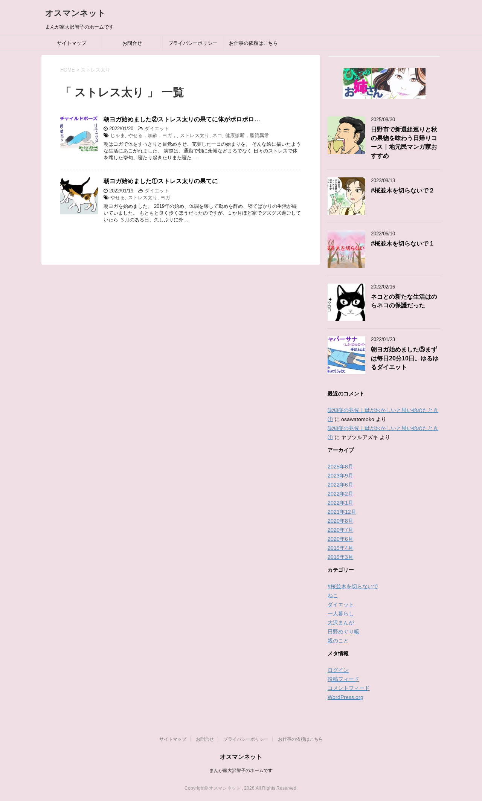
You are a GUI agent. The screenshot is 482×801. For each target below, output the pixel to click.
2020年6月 (340, 539)
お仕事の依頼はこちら (253, 43)
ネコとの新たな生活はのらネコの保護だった (404, 300)
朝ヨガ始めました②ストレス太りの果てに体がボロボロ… (182, 119)
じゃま (117, 135)
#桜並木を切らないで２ (403, 190)
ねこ (333, 595)
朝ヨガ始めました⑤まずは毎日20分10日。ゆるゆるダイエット (405, 358)
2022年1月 (340, 503)
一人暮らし (341, 613)
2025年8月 (340, 467)
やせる (117, 197)
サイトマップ (71, 43)
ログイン (338, 670)
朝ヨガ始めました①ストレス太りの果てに (161, 181)
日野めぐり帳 (343, 632)
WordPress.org (345, 697)
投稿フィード (343, 679)
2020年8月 (340, 521)
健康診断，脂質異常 (247, 135)
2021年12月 (342, 512)
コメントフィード (349, 688)
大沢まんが (341, 622)
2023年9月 (340, 476)
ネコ (217, 135)
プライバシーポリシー (192, 43)
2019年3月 (340, 557)
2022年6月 (340, 485)
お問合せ (132, 43)
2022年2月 (340, 494)
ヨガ (165, 197)
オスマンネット (75, 13)
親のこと (338, 641)
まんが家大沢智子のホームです (241, 770)
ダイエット (157, 128)
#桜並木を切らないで (353, 586)
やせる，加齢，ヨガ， (152, 135)
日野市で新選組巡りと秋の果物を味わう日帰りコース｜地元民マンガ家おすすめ (404, 142)
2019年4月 (340, 548)
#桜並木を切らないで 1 (402, 243)
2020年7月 (340, 530)
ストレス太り (194, 135)
